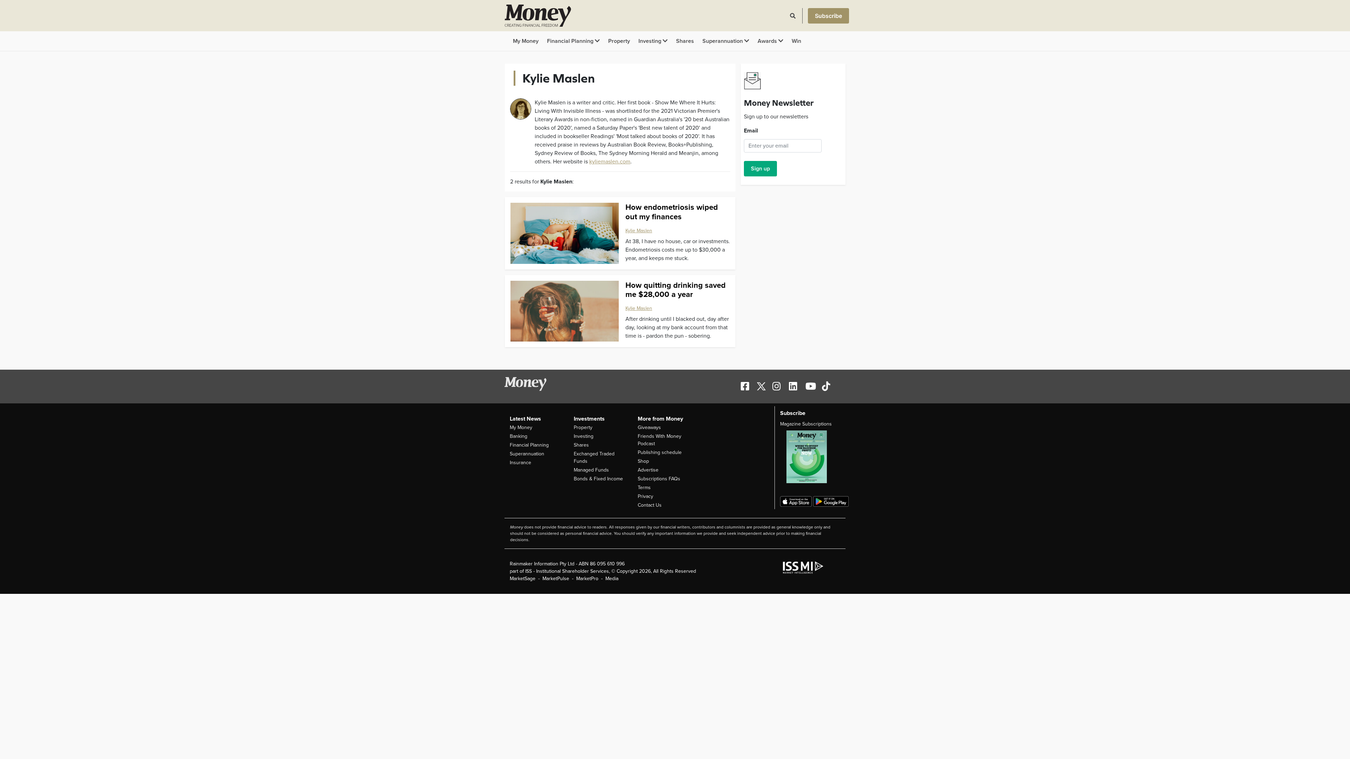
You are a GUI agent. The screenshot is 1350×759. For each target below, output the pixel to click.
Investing (650, 41)
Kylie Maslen (638, 231)
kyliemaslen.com (609, 161)
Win (796, 41)
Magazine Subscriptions (806, 424)
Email (751, 130)
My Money (526, 41)
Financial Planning (571, 41)
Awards (768, 41)
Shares (685, 41)
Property (619, 41)
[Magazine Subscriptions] (810, 456)
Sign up (760, 168)
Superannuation (723, 41)
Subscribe (828, 15)
